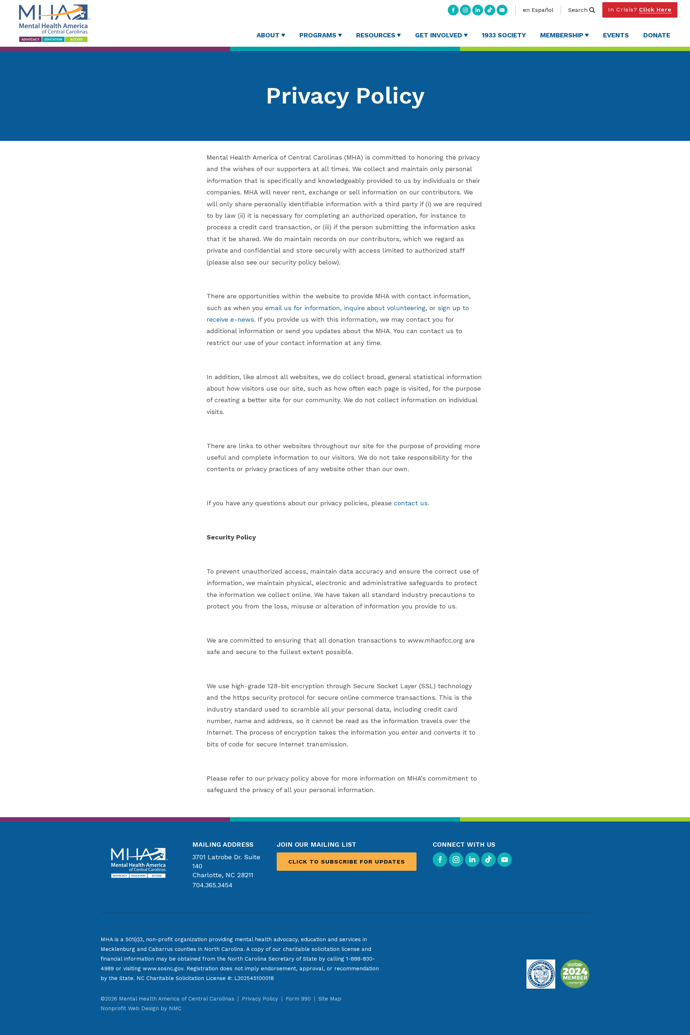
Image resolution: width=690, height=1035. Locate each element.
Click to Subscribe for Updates (346, 861)
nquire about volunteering (385, 308)
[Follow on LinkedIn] (477, 10)
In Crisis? (640, 9)
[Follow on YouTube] (502, 10)
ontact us (412, 503)
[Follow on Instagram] (465, 10)
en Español (538, 9)
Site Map (329, 998)
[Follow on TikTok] (489, 10)
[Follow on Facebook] (453, 10)
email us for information (302, 308)
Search (578, 9)
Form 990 (298, 998)
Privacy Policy (260, 998)
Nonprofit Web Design (130, 1008)
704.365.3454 (212, 885)
